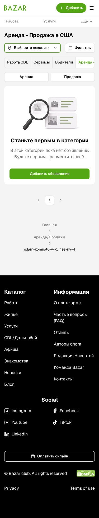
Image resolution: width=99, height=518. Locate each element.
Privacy (11, 488)
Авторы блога (67, 344)
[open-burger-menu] (91, 8)
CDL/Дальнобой (20, 337)
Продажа (72, 76)
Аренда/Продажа (49, 237)
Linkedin (20, 434)
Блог (9, 384)
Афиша (11, 349)
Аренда (26, 76)
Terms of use (82, 488)
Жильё (11, 314)
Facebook (69, 411)
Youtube (19, 422)
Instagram (21, 411)
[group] (49, 62)
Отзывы (61, 332)
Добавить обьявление (49, 173)
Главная (49, 224)
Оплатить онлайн (52, 456)
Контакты (63, 379)
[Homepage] (15, 8)
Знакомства (16, 361)
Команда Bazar (69, 367)
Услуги (50, 21)
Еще (84, 21)
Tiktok (66, 422)
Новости (12, 372)
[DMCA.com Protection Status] (86, 473)
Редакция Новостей (74, 355)
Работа (12, 21)
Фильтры (83, 47)
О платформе (67, 303)
